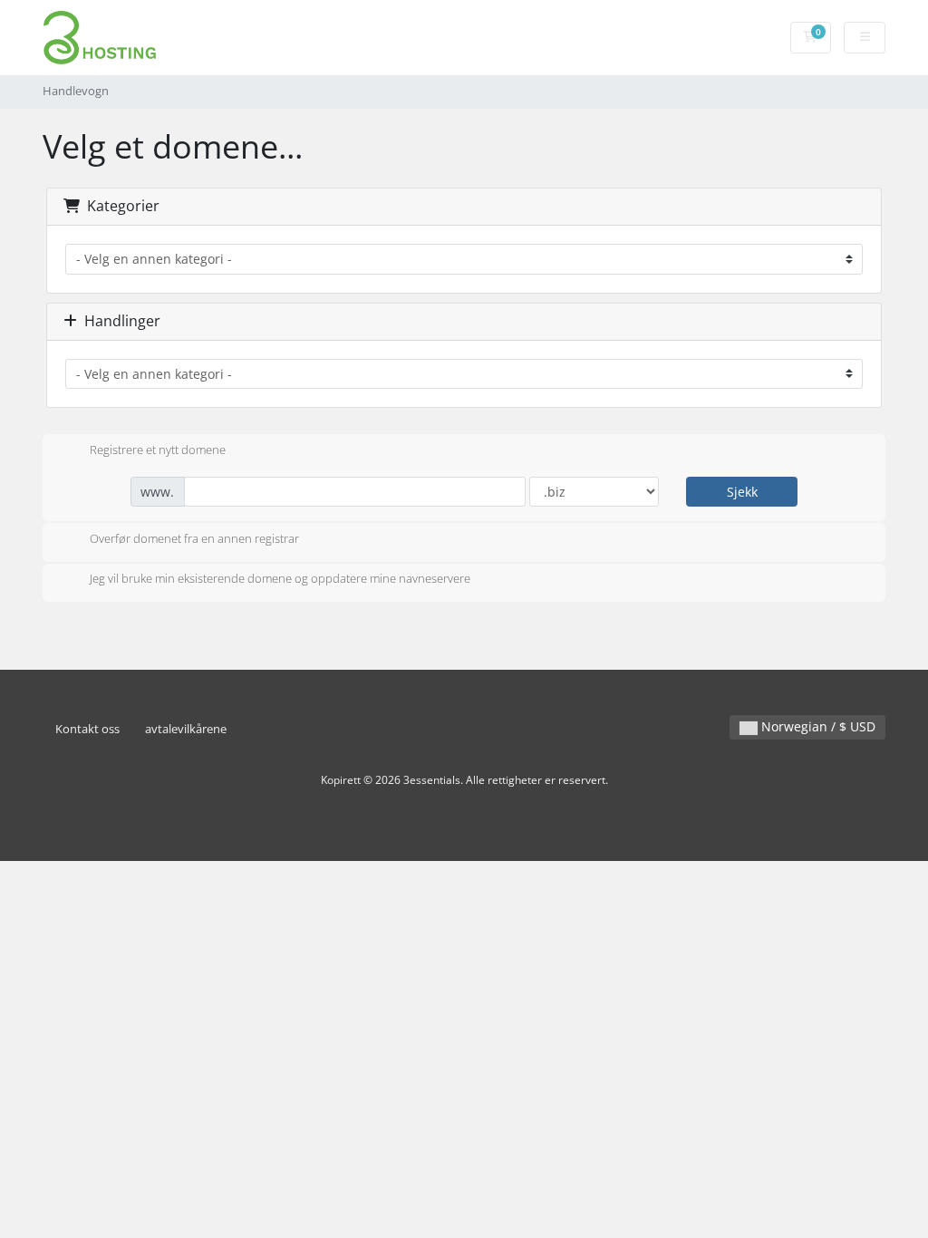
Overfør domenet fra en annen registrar (194, 538)
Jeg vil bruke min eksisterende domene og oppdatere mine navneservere (280, 579)
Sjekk (742, 491)
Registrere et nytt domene (158, 449)
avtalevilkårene (186, 729)
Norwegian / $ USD (816, 726)
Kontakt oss (87, 729)
